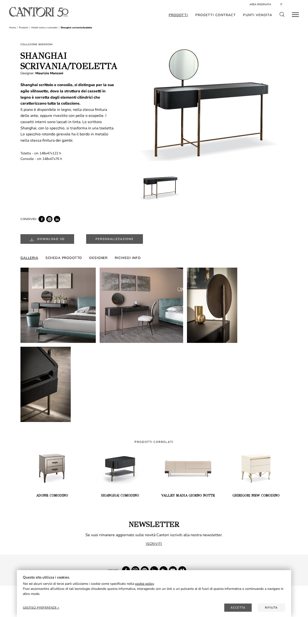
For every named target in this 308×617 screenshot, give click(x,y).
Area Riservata (260, 4)
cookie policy (144, 583)
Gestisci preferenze (40, 608)
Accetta (238, 608)
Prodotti (178, 15)
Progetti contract (215, 15)
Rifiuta (271, 608)
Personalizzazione (115, 239)
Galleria (29, 258)
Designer (98, 258)
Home (12, 27)
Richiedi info (128, 258)
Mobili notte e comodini (44, 27)
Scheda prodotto (63, 258)
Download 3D (50, 239)
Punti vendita (257, 15)
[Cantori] (38, 12)
